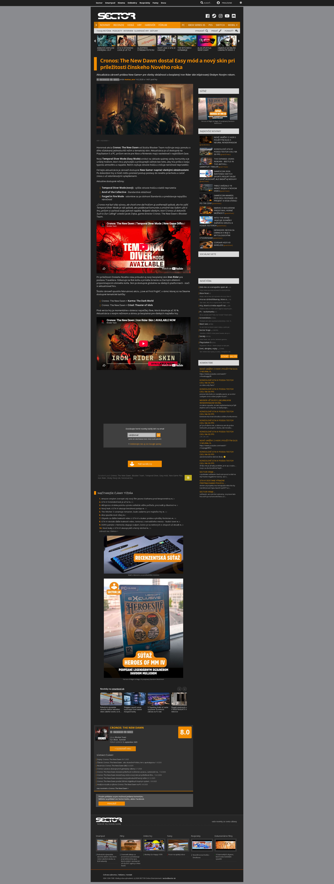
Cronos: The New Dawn (121, 475)
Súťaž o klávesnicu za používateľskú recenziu (143, 575)
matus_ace (130, 79)
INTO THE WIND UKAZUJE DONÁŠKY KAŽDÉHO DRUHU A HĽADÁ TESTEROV (216, 221)
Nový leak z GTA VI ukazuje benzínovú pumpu (124, 508)
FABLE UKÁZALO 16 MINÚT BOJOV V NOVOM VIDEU (225, 188)
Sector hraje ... (205, 330)
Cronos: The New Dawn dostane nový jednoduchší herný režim (122, 778)
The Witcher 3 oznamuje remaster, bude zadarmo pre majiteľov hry (134, 511)
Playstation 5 (205, 342)
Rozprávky (145, 2)
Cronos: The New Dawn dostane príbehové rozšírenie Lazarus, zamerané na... (128, 772)
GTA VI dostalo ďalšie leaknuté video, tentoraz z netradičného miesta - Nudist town (140, 521)
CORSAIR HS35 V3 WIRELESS (222, 243)
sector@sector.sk (169, 878)
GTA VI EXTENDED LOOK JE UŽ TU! (125, 49)
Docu (163, 2)
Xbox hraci (204, 293)
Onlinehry (132, 2)
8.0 (185, 732)
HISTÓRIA (107, 31)
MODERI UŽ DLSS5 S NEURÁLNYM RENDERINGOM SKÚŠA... (215, 401)
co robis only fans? (207, 385)
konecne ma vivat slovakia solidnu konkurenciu (218, 416)
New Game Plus (175, 475)
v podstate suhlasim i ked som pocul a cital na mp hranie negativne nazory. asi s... (218, 475)
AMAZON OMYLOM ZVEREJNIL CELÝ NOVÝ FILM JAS (105, 50)
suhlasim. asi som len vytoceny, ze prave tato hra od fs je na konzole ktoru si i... (217, 495)
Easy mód (163, 475)
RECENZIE (118, 25)
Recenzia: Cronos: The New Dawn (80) (112, 765)
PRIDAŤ (214, 31)
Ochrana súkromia (110, 875)
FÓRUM (163, 25)
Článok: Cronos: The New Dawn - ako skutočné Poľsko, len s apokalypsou (126, 762)
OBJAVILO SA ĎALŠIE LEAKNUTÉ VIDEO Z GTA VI (227, 50)
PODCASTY (117, 31)
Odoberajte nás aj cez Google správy (145, 444)
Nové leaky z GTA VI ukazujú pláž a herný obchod (127, 528)
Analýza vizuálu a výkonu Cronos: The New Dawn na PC (119, 784)
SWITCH (220, 25)
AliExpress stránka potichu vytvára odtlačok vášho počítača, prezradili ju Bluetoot (139, 505)
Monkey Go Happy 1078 (153, 854)
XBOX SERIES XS (196, 25)
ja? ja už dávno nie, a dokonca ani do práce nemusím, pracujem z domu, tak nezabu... (217, 426)
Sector (99, 2)
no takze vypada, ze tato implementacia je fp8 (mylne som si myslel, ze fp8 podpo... (218, 406)
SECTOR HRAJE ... (207, 471)
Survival (122, 739)
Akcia (116, 739)
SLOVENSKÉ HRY (141, 31)
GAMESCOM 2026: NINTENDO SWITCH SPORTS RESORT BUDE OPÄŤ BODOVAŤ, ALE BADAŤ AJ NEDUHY (218, 175)
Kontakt (129, 875)
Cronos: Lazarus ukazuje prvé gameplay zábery (116, 769)
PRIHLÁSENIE (227, 3)
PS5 (210, 25)
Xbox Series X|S (104, 80)
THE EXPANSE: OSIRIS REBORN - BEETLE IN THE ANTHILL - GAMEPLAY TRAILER (217, 162)
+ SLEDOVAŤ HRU (123, 748)
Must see (203, 324)
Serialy (202, 336)
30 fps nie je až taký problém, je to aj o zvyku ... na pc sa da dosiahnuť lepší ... (218, 466)
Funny (155, 2)
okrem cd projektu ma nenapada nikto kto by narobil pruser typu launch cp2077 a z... (217, 486)
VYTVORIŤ (224, 356)
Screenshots (205, 317)
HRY (139, 25)
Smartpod (110, 2)
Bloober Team (138, 475)
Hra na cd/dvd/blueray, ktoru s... (213, 299)
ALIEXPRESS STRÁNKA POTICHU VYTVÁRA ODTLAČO (146, 50)
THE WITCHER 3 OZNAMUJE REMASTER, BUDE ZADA (185, 51)
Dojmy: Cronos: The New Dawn (109, 759)
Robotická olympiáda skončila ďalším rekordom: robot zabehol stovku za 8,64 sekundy (107, 857)
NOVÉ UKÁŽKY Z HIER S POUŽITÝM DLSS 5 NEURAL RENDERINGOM (225, 140)
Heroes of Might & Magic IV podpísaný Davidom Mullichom (143, 679)
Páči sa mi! (145, 464)
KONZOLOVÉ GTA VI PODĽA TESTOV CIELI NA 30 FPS (225, 152)
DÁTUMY (154, 31)
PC (183, 25)
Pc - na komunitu (206, 311)
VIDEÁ (130, 25)
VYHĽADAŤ (199, 31)
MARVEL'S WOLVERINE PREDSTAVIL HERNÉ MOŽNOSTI (224, 210)
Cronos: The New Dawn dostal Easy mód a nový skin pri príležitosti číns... (125, 775)
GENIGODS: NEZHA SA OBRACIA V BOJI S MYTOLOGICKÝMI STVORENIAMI (217, 234)
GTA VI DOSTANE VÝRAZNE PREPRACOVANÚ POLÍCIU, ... (213, 481)
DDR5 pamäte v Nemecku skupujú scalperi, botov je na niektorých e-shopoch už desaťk (142, 524)
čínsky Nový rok (113, 478)
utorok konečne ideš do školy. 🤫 (213, 457)
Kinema (121, 2)
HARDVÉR (150, 25)
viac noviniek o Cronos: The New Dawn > (113, 788)
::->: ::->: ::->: (204, 436)
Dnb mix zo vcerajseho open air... (214, 287)
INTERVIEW (128, 31)
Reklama (121, 875)
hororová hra (127, 478)
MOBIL (231, 25)
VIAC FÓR (233, 356)
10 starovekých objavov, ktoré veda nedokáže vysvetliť (225, 856)
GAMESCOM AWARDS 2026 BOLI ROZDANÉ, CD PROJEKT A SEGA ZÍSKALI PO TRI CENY (218, 199)
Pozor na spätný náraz (176, 854)
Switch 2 (116, 80)
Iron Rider (102, 478)
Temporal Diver (151, 475)
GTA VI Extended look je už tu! (117, 502)
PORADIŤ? (229, 31)
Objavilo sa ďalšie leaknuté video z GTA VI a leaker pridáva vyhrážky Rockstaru (138, 518)
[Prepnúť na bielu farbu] (241, 2)
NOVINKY (105, 25)
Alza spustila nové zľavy (113, 515)
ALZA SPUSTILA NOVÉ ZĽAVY (204, 49)
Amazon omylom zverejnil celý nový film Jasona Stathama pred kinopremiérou (138, 498)
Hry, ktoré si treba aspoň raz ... (213, 305)
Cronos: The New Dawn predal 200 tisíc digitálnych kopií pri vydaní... (123, 781)
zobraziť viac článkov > (108, 531)
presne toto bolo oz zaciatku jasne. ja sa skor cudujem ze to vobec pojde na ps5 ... (217, 395)
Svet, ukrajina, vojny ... (209, 348)
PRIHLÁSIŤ (111, 803)
